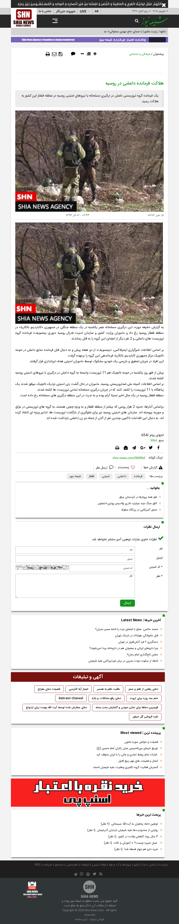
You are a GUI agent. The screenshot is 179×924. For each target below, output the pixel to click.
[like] (128, 468)
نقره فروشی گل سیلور (145, 716)
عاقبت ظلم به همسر (108, 689)
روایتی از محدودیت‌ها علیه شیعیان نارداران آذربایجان (122, 830)
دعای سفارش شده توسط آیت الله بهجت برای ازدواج (56, 707)
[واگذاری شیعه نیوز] (89, 38)
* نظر (159, 576)
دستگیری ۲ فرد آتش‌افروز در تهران (138, 642)
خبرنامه (48, 864)
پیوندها (126, 864)
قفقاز (91, 476)
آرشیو (137, 864)
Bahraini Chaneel (71, 698)
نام (161, 548)
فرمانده (138, 476)
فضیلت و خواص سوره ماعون (141, 742)
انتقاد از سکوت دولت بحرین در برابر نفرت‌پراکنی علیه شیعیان (123, 661)
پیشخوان (158, 54)
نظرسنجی (72, 864)
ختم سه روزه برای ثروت (144, 698)
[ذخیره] (60, 54)
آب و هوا (114, 864)
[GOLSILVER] (88, 792)
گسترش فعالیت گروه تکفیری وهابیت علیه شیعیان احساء (125, 767)
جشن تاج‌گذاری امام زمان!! (142, 654)
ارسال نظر (102, 468)
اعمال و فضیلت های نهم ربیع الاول (138, 761)
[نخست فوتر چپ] (33, 889)
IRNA (154, 440)
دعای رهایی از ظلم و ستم (143, 689)
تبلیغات (85, 864)
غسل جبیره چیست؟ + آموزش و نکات (131, 843)
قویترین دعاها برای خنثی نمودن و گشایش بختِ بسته (127, 707)
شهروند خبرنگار (65, 11)
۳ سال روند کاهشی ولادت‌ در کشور (133, 836)
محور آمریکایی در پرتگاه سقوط (139, 509)
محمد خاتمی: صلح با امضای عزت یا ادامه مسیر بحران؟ (126, 629)
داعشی (121, 476)
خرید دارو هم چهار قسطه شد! (136, 849)
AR (96, 11)
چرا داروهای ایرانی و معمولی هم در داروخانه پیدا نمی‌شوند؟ (124, 648)
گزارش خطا (150, 467)
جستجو (59, 864)
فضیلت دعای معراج (49, 689)
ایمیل (159, 557)
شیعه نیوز (75, 476)
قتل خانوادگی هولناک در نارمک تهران (136, 635)
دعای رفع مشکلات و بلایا (106, 698)
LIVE (83, 11)
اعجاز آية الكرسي (78, 689)
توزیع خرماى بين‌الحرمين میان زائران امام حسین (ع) (127, 748)
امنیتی (106, 476)
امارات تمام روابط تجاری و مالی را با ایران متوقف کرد (127, 754)
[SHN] (24, 18)
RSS (38, 864)
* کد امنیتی (156, 567)
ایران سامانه (81, 919)
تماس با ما (45, 11)
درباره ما (163, 864)
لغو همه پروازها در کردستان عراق (138, 497)
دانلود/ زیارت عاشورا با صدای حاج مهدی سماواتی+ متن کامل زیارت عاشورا (123, 31)
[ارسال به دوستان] (54, 54)
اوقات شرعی (99, 864)
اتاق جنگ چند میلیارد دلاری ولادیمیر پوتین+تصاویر (127, 503)
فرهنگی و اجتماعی (139, 54)
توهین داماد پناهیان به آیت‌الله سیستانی (129, 824)
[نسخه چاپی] (48, 54)
